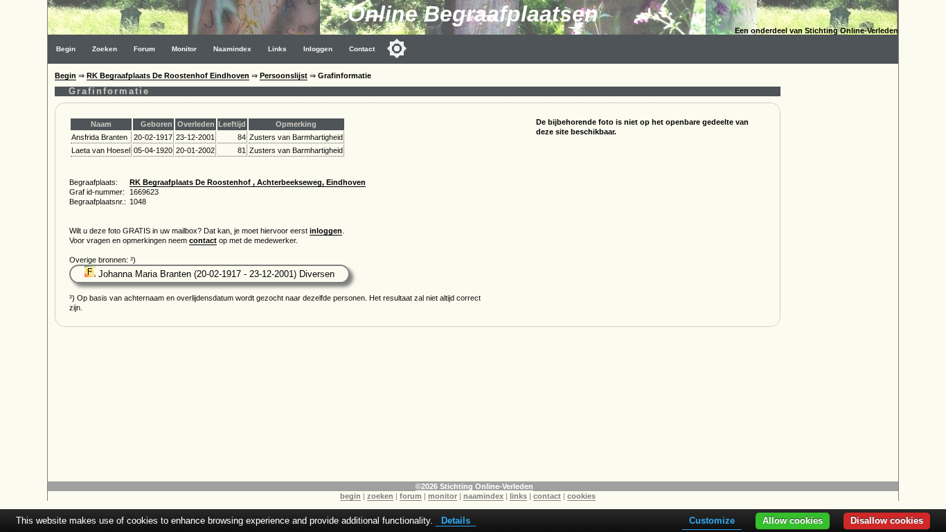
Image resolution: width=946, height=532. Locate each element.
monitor (442, 496)
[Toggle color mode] (397, 48)
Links (277, 49)
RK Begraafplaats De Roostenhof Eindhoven (168, 75)
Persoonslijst (283, 75)
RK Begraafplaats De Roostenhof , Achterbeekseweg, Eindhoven (248, 182)
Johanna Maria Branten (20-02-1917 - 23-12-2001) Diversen (215, 274)
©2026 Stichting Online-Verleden (474, 486)
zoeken (380, 496)
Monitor (184, 49)
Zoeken (104, 49)
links (518, 496)
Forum (144, 49)
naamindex (483, 496)
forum (411, 496)
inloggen (326, 231)
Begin (65, 49)
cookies (581, 496)
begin (350, 496)
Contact (362, 49)
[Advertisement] (842, 271)
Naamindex (232, 49)
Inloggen (317, 49)
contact (203, 240)
